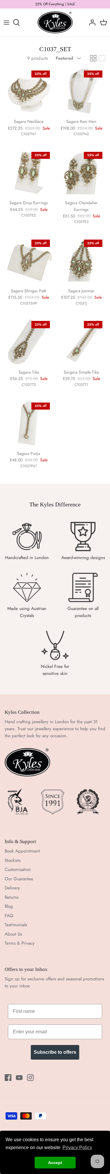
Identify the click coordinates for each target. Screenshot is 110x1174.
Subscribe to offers (55, 1052)
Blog (9, 906)
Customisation (18, 869)
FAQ (9, 915)
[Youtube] (19, 1077)
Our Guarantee (19, 879)
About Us (13, 934)
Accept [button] (55, 1162)
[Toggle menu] (6, 22)
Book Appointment (22, 851)
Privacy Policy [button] (77, 1147)
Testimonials (16, 925)
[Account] (90, 22)
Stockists (13, 860)
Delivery (12, 888)
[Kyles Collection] (55, 22)
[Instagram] (30, 1077)
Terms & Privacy (20, 943)
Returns (11, 897)
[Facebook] (8, 1077)
